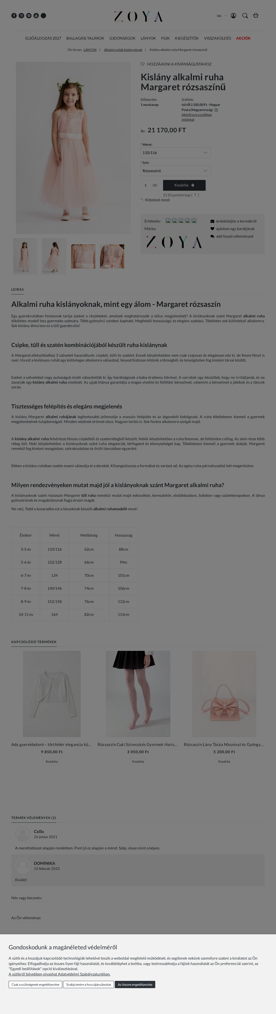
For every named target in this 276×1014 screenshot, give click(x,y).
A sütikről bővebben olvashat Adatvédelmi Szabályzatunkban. (60, 974)
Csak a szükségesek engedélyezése (35, 984)
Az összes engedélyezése (135, 984)
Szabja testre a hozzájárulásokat (88, 984)
